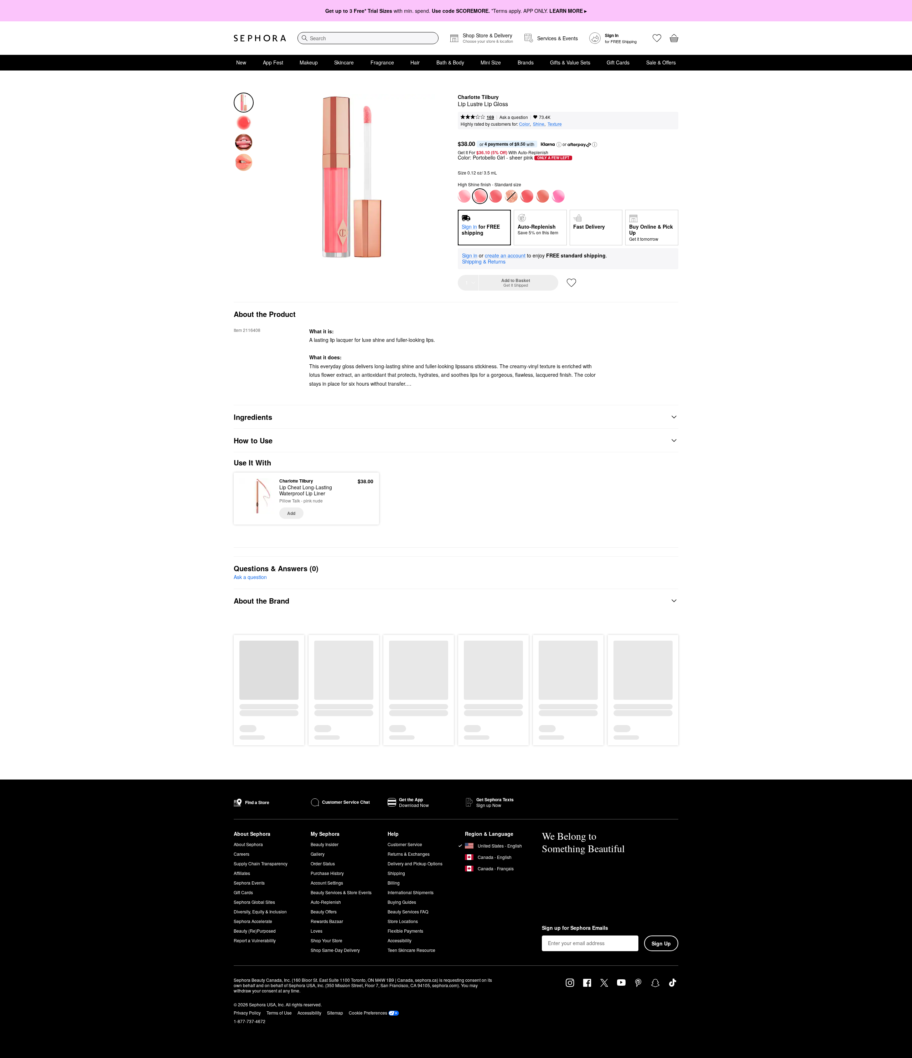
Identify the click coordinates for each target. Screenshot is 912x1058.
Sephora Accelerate (253, 921)
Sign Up (661, 943)
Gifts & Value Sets (570, 62)
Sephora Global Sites (254, 902)
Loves (316, 931)
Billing (394, 883)
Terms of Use (279, 1013)
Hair (415, 62)
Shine (538, 124)
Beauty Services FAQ (408, 911)
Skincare (344, 62)
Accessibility (399, 940)
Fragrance (382, 62)
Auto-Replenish (326, 902)
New (241, 62)
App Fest (273, 62)
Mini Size (491, 62)
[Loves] (656, 38)
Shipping (396, 873)
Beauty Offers (324, 911)
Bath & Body (450, 62)
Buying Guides (402, 902)
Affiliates (242, 873)
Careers (241, 854)
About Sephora (248, 844)
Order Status (323, 863)
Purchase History (327, 873)
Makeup (309, 62)
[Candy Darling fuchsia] (558, 196)
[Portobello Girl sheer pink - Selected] (480, 196)
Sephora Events (249, 883)
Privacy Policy (247, 1013)
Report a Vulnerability (255, 940)
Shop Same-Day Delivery (335, 950)
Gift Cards (618, 62)
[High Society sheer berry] (495, 196)
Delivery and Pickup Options (415, 863)
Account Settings (327, 883)
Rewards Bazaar (327, 921)
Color (524, 124)
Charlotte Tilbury (478, 97)
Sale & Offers (661, 62)
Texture (555, 124)
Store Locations (403, 921)
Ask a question (513, 117)
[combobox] (368, 38)
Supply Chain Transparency (260, 863)
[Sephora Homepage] (260, 38)
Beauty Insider (324, 844)
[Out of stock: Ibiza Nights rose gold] (511, 196)
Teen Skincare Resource (411, 950)
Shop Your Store (326, 940)
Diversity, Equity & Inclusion (260, 911)
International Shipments (411, 892)
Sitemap (335, 1013)
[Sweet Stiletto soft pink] (527, 196)
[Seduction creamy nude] (542, 196)
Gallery (318, 854)
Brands (526, 62)
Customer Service (405, 844)
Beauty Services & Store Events (341, 892)
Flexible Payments (405, 931)
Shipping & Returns (484, 261)
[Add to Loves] (571, 282)
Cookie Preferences (368, 1013)
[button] (559, 144)
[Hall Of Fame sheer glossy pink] (464, 196)
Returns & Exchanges (409, 854)
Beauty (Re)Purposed (255, 931)
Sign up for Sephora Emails (575, 928)
